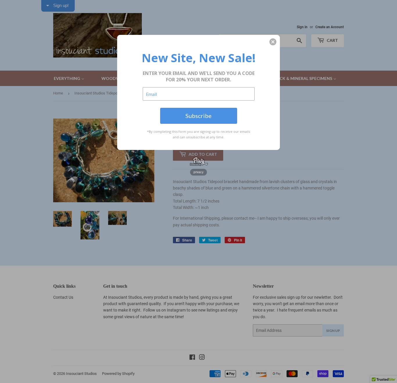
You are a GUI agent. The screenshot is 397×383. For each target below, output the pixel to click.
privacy (198, 172)
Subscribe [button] (198, 115)
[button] (272, 41)
